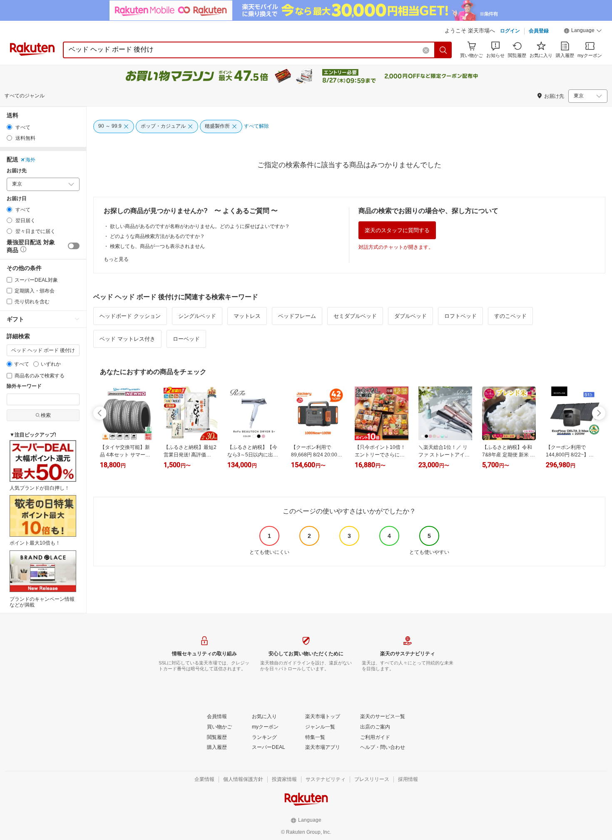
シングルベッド (197, 316)
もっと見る (116, 259)
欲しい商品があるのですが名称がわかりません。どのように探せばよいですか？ (200, 226)
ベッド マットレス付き (127, 339)
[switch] (74, 246)
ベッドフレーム (297, 316)
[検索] (443, 50)
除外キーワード (24, 386)
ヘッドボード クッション (130, 316)
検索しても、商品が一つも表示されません (157, 246)
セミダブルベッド (355, 316)
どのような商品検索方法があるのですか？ (157, 236)
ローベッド (186, 339)
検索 (46, 415)
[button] (583, 32)
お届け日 (17, 198)
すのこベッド (510, 316)
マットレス (247, 316)
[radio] (9, 127)
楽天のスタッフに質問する (397, 230)
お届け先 (17, 170)
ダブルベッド (410, 316)
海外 (30, 160)
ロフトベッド (460, 316)
